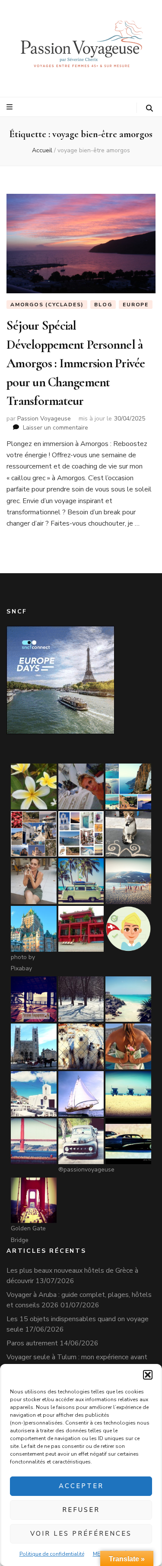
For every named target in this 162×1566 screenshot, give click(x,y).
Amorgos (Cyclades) (46, 304)
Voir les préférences (81, 1533)
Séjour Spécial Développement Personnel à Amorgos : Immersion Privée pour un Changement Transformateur (75, 363)
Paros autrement (32, 1343)
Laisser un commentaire (55, 428)
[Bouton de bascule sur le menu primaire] (10, 107)
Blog (103, 304)
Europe (136, 304)
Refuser (81, 1509)
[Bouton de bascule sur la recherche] (149, 108)
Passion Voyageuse (44, 418)
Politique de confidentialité (51, 1553)
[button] (147, 1374)
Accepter (81, 1486)
